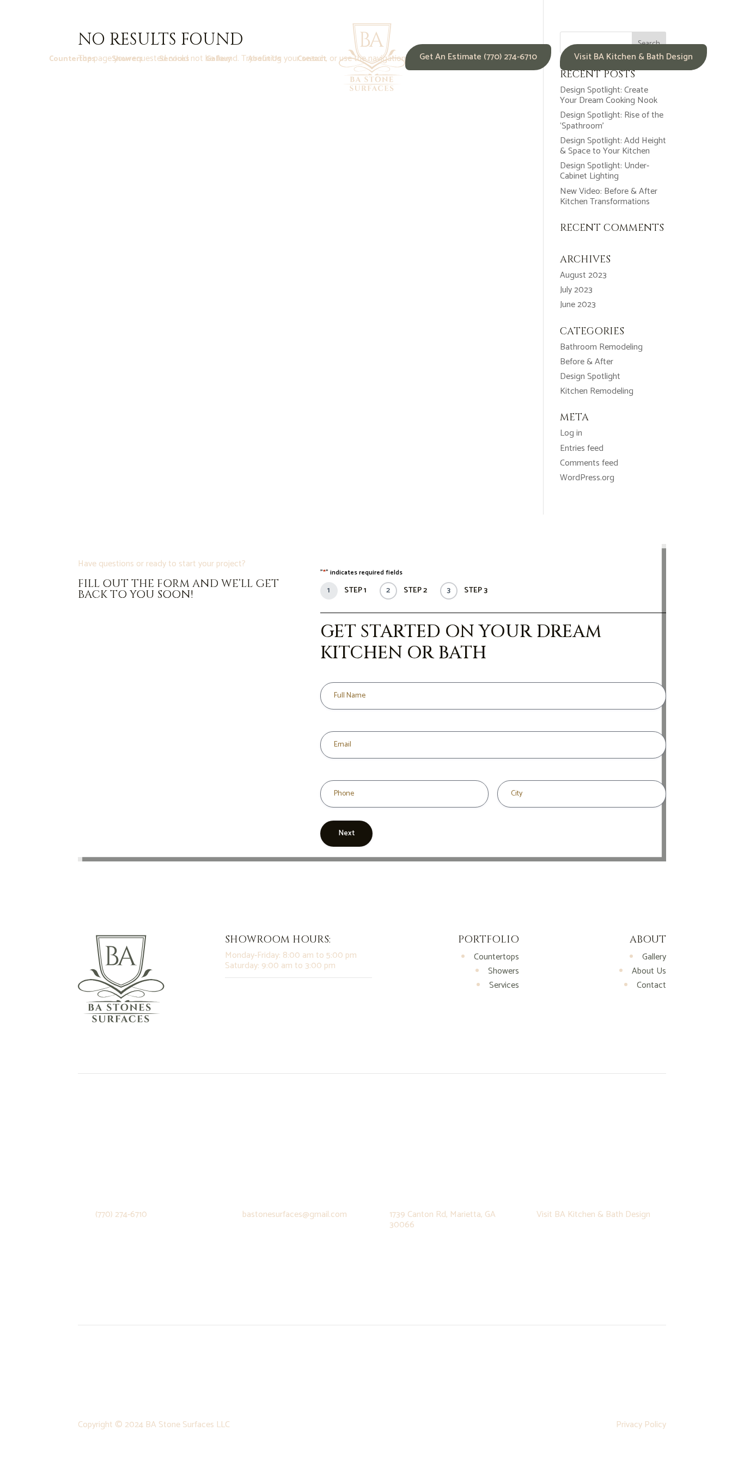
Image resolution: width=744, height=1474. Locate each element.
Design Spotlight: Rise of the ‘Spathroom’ (611, 120)
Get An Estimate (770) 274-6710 (478, 57)
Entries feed (581, 448)
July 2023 (576, 290)
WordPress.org (587, 477)
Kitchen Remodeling (596, 391)
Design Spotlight (590, 376)
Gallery (218, 60)
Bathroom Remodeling (601, 347)
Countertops (72, 60)
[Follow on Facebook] (255, 997)
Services (174, 60)
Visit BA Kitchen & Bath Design (633, 57)
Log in (571, 433)
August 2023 (583, 275)
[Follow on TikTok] (277, 997)
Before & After (586, 361)
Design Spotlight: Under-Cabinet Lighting (604, 171)
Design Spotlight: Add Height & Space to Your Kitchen (613, 145)
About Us (264, 60)
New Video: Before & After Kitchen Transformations (608, 196)
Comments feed (589, 463)
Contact (311, 60)
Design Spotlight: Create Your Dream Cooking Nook (608, 95)
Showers (127, 60)
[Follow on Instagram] (233, 997)
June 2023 (578, 304)
